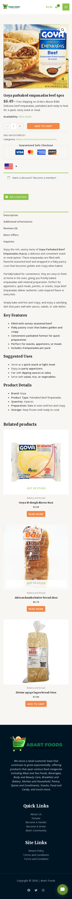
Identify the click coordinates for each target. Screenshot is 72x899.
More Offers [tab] (11, 235)
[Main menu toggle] (65, 6)
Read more (36, 514)
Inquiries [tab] (8, 241)
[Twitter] (36, 890)
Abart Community (36, 830)
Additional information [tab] (17, 221)
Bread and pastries (46, 139)
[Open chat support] (62, 889)
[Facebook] (28, 890)
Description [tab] (10, 215)
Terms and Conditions (36, 855)
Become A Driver (36, 826)
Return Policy (36, 850)
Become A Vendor (36, 822)
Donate (36, 818)
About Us (36, 814)
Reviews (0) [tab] (10, 228)
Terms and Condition (36, 859)
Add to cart (43, 126)
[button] (63, 30)
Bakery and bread (25, 139)
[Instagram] (43, 890)
